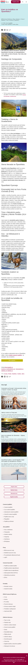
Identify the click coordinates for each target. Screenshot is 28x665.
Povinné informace (8, 604)
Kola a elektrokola (8, 529)
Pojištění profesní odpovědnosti (11, 568)
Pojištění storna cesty (9, 516)
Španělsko (10, 24)
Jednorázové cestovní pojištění (11, 512)
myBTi (5, 557)
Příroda (6, 24)
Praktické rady (7, 622)
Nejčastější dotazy (8, 631)
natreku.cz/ (4, 370)
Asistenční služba (8, 588)
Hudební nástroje (8, 534)
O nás (5, 597)
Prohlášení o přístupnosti (10, 608)
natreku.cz (10, 370)
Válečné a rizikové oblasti (10, 624)
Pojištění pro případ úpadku (10, 565)
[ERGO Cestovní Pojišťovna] (5, 2)
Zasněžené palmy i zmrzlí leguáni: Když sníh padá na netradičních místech (12, 460)
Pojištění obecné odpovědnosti (11, 570)
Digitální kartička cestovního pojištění (12, 643)
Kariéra (5, 599)
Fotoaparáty (7, 532)
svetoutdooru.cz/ (11, 369)
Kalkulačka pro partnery (9, 575)
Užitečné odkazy (8, 636)
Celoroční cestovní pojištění (10, 514)
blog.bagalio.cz (9, 367)
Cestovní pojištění (8, 507)
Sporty (5, 629)
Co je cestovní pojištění (9, 509)
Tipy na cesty (7, 620)
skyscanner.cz (19, 369)
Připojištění (6, 519)
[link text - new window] (2, 30)
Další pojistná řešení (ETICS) (11, 572)
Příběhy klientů (7, 634)
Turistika (13, 24)
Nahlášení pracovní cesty (10, 552)
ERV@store (7, 541)
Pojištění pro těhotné (9, 521)
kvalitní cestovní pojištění (15, 355)
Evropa (2, 24)
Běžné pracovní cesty (9, 550)
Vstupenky (6, 536)
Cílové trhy (6, 641)
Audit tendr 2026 (8, 611)
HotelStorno (7, 539)
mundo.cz (3, 369)
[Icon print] (12, 30)
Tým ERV (10, 23)
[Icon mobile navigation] (26, 2)
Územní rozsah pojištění (9, 627)
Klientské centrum (8, 586)
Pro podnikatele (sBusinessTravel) (12, 555)
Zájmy (17, 24)
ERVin (5, 577)
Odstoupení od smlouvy (9, 646)
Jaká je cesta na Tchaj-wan (9, 412)
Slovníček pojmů (8, 639)
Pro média (6, 601)
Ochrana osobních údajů (9, 606)
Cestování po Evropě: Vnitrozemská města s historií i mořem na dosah (13, 389)
